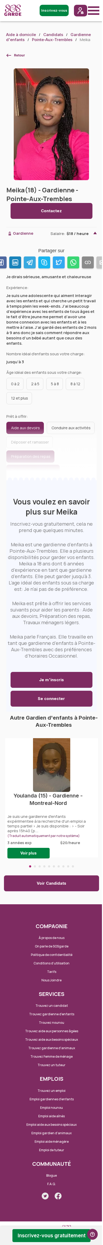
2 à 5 (35, 383)
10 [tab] (73, 866)
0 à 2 (15, 383)
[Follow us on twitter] (45, 1196)
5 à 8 (55, 383)
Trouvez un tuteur (51, 1065)
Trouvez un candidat (51, 1005)
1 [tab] (30, 866)
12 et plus (19, 398)
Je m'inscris (51, 679)
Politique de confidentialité (51, 954)
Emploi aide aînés (51, 1116)
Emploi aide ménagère (52, 1141)
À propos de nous (51, 938)
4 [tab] (44, 866)
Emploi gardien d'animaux (51, 1133)
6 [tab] (54, 866)
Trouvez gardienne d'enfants (51, 1014)
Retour (19, 55)
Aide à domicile (21, 34)
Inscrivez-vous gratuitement (52, 1236)
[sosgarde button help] (92, 1234)
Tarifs (51, 971)
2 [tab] (35, 866)
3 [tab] (40, 866)
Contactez (51, 210)
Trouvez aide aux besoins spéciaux (51, 1039)
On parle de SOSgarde (51, 946)
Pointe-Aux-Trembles (52, 39)
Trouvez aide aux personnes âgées (51, 1031)
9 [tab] (68, 866)
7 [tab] (59, 866)
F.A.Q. (51, 1184)
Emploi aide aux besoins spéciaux (51, 1124)
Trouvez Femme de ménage (51, 1056)
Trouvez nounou (51, 1022)
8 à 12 (75, 383)
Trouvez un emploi (51, 1090)
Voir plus (28, 853)
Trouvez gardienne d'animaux (51, 1048)
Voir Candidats (51, 883)
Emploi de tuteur (51, 1150)
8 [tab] (63, 866)
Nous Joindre (51, 980)
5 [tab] (49, 866)
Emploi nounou (51, 1107)
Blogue (51, 1175)
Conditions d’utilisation (51, 963)
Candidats (53, 34)
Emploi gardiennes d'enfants (52, 1099)
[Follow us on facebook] (58, 1196)
